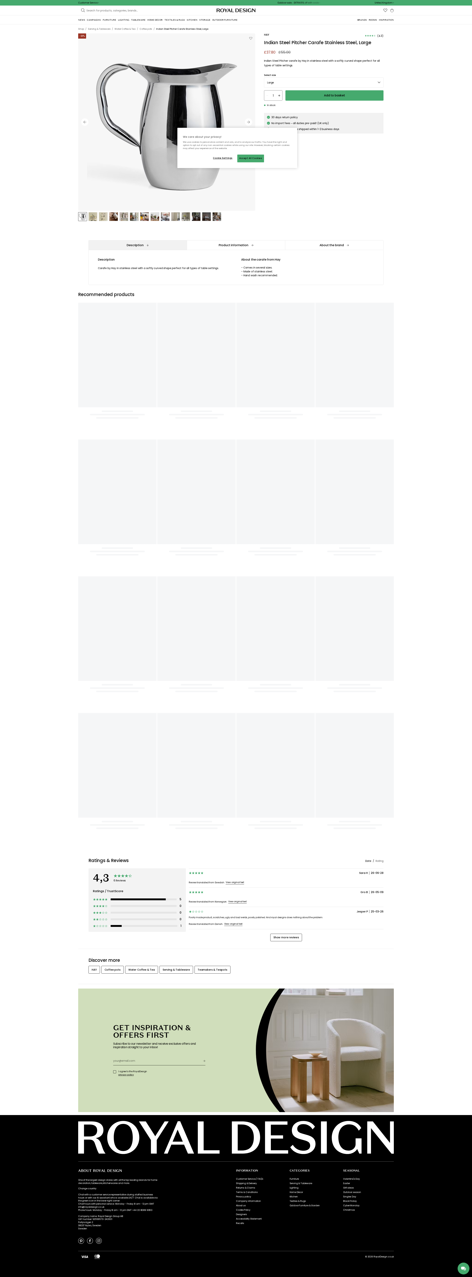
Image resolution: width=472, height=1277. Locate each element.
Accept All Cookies (250, 158)
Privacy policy (243, 1197)
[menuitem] (81, 20)
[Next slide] (248, 122)
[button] (384, 2)
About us (241, 1205)
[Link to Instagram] (99, 1241)
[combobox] (384, 2)
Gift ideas (348, 1188)
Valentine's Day (351, 1179)
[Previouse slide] (84, 122)
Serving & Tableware (301, 1183)
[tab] (137, 245)
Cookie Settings (222, 158)
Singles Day (349, 1197)
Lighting (294, 1188)
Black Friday (350, 1201)
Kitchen (294, 1197)
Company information (248, 1201)
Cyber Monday (351, 1205)
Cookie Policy (243, 1210)
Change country (87, 1188)
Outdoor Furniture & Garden (305, 1205)
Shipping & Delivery (246, 1183)
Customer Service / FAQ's (249, 1179)
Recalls (240, 1223)
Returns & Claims (245, 1188)
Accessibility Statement (249, 1219)
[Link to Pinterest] (81, 1241)
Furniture (294, 1179)
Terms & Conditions (247, 1192)
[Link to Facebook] (90, 1241)
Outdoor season (352, 1192)
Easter (346, 1183)
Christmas (349, 1210)
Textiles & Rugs (298, 1201)
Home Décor (296, 1192)
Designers (241, 1214)
